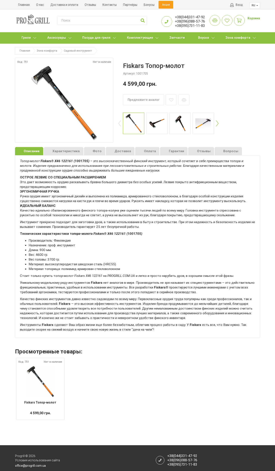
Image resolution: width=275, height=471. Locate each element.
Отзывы (90, 4)
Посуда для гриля (96, 38)
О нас (40, 4)
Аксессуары (56, 38)
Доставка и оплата (64, 4)
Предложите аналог (143, 100)
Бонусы (149, 4)
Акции (166, 4)
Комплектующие (140, 38)
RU (254, 5)
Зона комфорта (237, 38)
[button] (143, 20)
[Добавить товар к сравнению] (183, 99)
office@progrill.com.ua (30, 465)
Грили (26, 38)
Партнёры (130, 4)
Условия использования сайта (37, 460)
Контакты (109, 4)
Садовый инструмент (78, 50)
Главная (24, 4)
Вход (239, 4)
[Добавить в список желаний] (171, 99)
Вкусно (203, 38)
